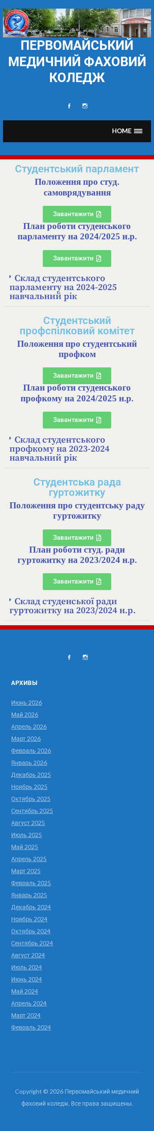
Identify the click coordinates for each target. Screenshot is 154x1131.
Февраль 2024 (31, 1027)
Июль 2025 (26, 834)
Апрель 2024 (29, 1003)
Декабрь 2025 (31, 774)
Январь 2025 (29, 895)
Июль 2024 (26, 967)
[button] (127, 131)
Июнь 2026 (26, 702)
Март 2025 (26, 870)
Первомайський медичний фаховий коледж (77, 61)
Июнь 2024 (26, 979)
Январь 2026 (29, 762)
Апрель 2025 (29, 858)
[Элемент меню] (69, 106)
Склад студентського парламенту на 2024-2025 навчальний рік (63, 287)
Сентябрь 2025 (32, 810)
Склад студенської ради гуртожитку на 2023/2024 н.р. (72, 606)
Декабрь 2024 (31, 907)
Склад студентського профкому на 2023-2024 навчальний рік (59, 449)
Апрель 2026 (29, 726)
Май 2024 (24, 991)
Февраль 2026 (31, 750)
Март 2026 (26, 738)
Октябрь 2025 (30, 798)
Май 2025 (24, 846)
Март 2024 (26, 1015)
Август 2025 (28, 822)
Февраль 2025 (31, 882)
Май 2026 (24, 714)
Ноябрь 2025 (29, 786)
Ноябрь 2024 (29, 919)
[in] (85, 106)
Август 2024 (28, 955)
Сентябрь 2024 (32, 943)
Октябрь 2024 (30, 931)
